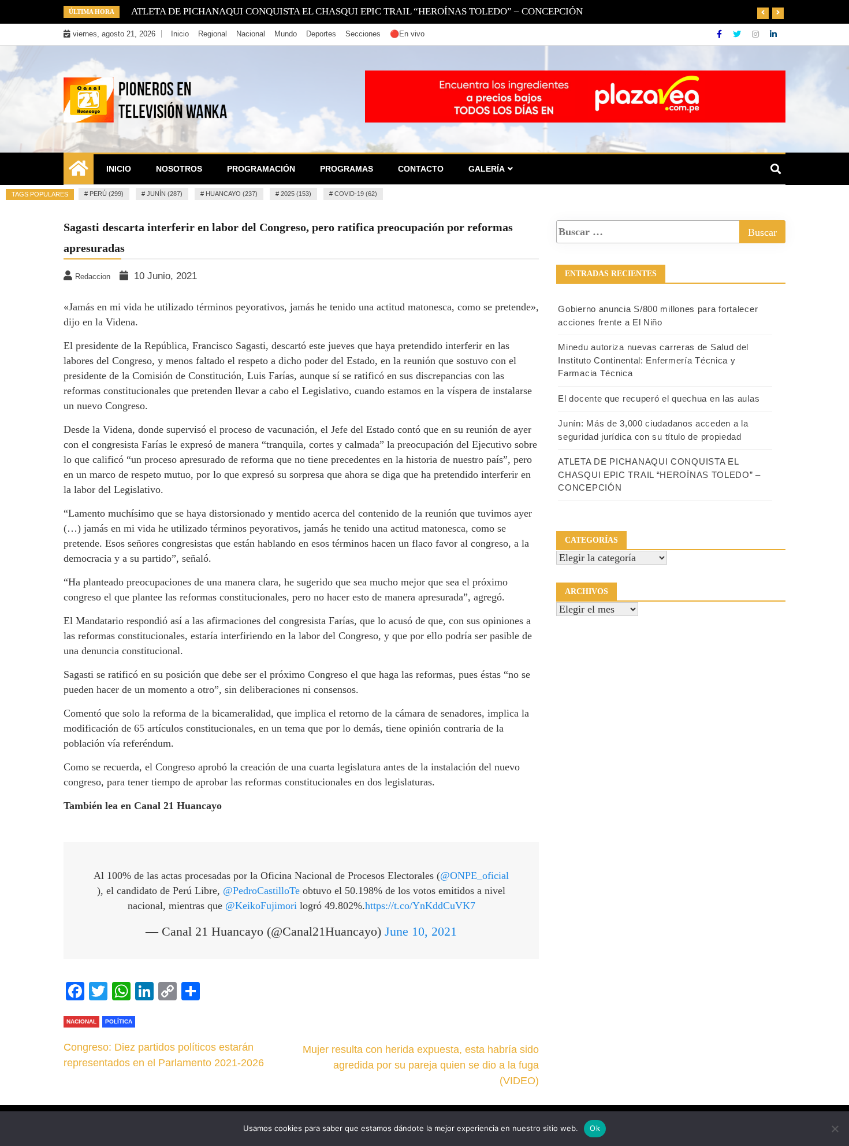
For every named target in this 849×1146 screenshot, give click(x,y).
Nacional (250, 33)
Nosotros (179, 168)
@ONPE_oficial (474, 875)
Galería (486, 168)
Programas (346, 168)
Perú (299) (107, 193)
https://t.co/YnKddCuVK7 (420, 905)
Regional (212, 33)
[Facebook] (720, 34)
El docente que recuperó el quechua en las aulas (658, 398)
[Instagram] (756, 34)
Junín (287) (165, 193)
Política (118, 1021)
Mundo (285, 33)
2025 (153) (296, 193)
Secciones (363, 33)
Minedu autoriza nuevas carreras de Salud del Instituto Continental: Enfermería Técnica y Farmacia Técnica (653, 360)
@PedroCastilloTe (261, 890)
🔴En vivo (407, 33)
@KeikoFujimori (261, 905)
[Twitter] (738, 34)
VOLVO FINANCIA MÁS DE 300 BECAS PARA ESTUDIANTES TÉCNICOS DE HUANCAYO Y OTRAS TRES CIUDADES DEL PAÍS (402, 11)
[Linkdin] (773, 34)
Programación (261, 168)
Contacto (421, 168)
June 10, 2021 (421, 931)
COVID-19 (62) (355, 193)
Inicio (180, 33)
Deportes (321, 33)
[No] (834, 1128)
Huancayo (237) (232, 193)
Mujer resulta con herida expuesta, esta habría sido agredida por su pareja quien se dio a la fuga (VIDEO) (421, 1065)
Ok (595, 1128)
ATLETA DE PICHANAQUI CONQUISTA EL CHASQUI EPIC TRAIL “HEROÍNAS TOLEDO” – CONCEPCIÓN (659, 474)
